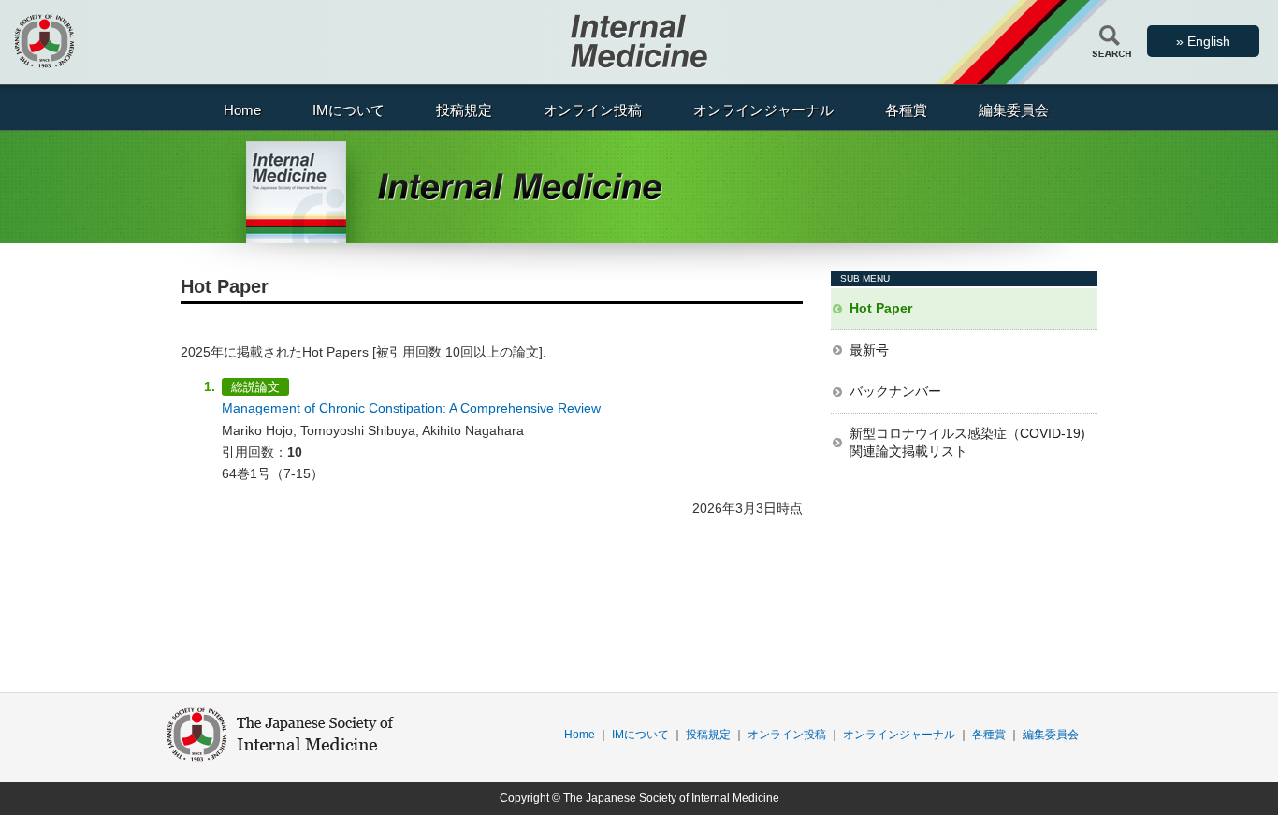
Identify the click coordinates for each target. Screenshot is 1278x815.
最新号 (869, 349)
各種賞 (906, 110)
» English (1203, 41)
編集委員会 (1014, 110)
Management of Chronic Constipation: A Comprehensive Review (411, 407)
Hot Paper (881, 307)
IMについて (348, 110)
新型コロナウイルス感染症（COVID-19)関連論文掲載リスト (967, 442)
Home (242, 110)
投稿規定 (464, 110)
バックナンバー (895, 391)
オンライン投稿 (593, 110)
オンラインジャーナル (763, 110)
